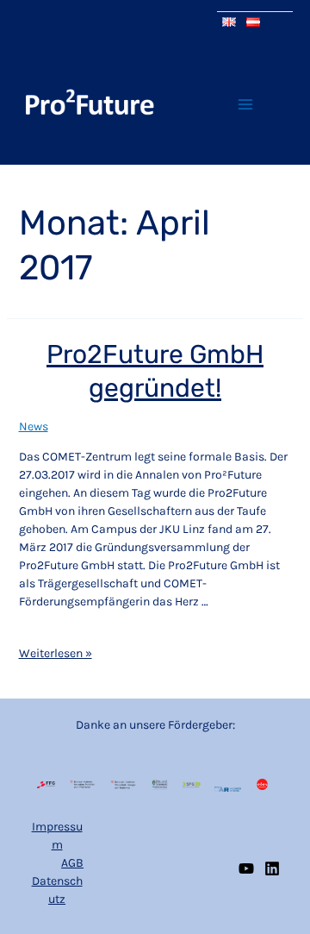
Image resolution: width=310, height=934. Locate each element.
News (33, 426)
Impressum (57, 835)
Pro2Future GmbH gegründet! (155, 371)
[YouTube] (246, 868)
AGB (72, 863)
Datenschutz (57, 890)
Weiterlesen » (55, 652)
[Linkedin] (272, 868)
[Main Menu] (245, 104)
